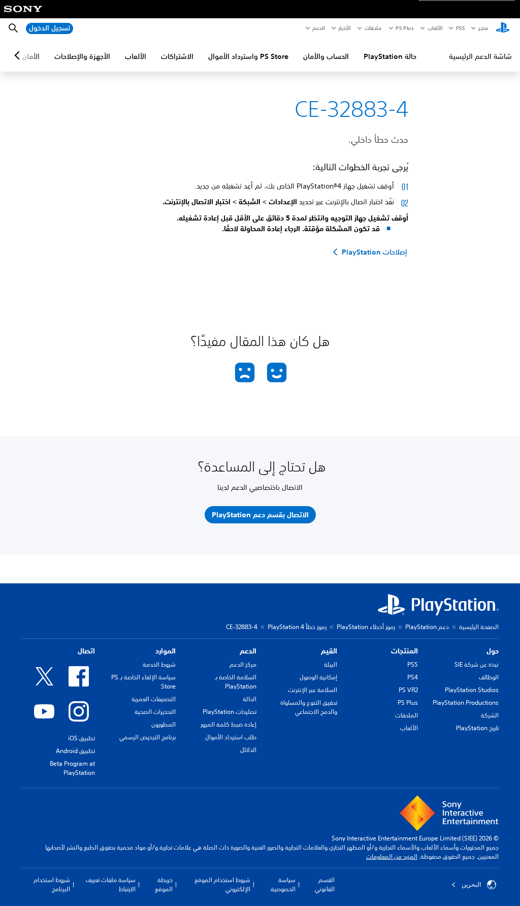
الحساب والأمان (326, 56)
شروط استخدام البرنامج (52, 884)
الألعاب (434, 28)
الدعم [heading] (248, 650)
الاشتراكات (177, 56)
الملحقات (406, 715)
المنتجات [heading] (404, 650)
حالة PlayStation (390, 56)
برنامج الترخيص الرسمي (147, 737)
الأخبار (344, 28)
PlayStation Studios (472, 689)
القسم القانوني (325, 884)
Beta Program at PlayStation (72, 768)
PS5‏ (460, 28)
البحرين (471, 884)
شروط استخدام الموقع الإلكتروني (222, 884)
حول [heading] (492, 650)
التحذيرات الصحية (155, 711)
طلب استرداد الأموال (230, 737)
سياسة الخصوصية (283, 884)
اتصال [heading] (86, 650)
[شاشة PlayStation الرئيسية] (502, 28)
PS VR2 (408, 689)
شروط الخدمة (159, 664)
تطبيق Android (75, 750)
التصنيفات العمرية (154, 699)
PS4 (412, 677)
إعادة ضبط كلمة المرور (228, 724)
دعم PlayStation (427, 626)
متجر (483, 28)
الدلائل (248, 749)
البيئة (330, 664)
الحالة (249, 699)
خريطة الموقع (164, 884)
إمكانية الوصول (318, 677)
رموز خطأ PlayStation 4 (297, 626)
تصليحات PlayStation (229, 711)
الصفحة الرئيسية (479, 626)
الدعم (318, 28)
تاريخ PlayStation (477, 728)
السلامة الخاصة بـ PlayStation (235, 682)
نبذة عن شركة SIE (476, 664)
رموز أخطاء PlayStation (366, 626)
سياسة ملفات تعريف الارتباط (111, 884)
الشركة (490, 715)
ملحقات (373, 28)
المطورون (163, 724)
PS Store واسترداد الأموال (248, 56)
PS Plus (404, 28)
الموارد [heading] (165, 650)
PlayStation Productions (466, 702)
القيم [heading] (329, 650)
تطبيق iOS (81, 738)
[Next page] (18, 55)
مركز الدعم (243, 664)
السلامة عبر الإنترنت (312, 689)
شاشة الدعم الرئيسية (480, 56)
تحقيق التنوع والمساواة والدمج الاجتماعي (308, 707)
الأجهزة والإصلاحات (82, 56)
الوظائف (489, 677)
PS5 (412, 664)
